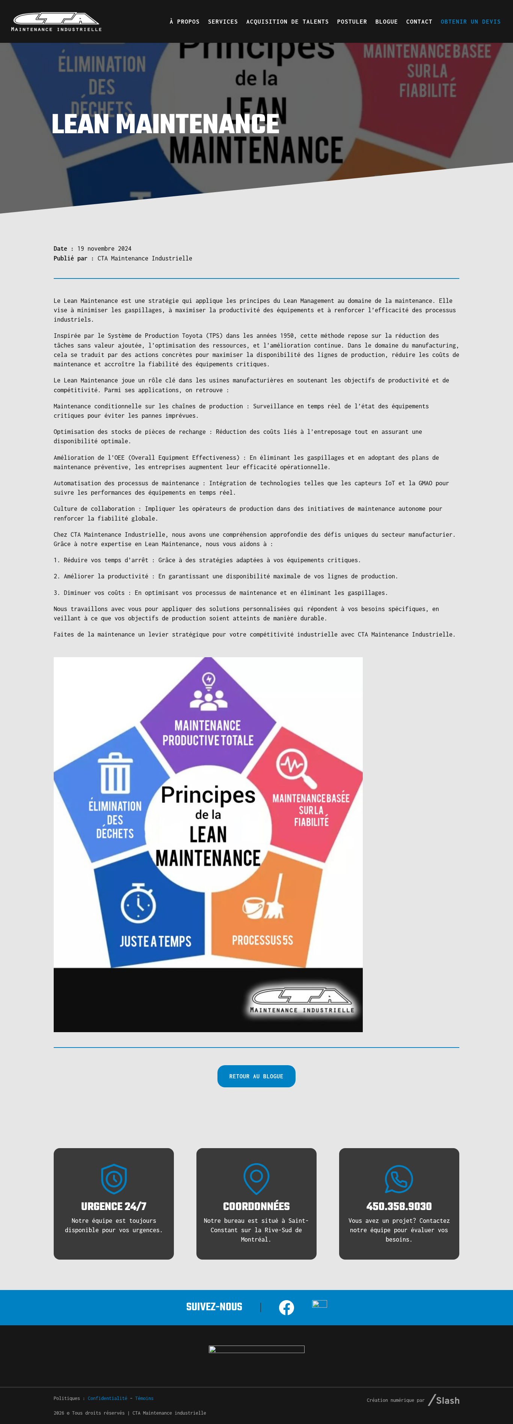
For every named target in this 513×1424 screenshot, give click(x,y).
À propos (185, 22)
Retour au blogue (256, 1076)
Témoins (144, 1398)
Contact (419, 22)
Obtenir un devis (471, 22)
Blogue (387, 22)
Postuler (352, 22)
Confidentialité (107, 1398)
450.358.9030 (399, 1207)
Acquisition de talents (287, 22)
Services (223, 22)
